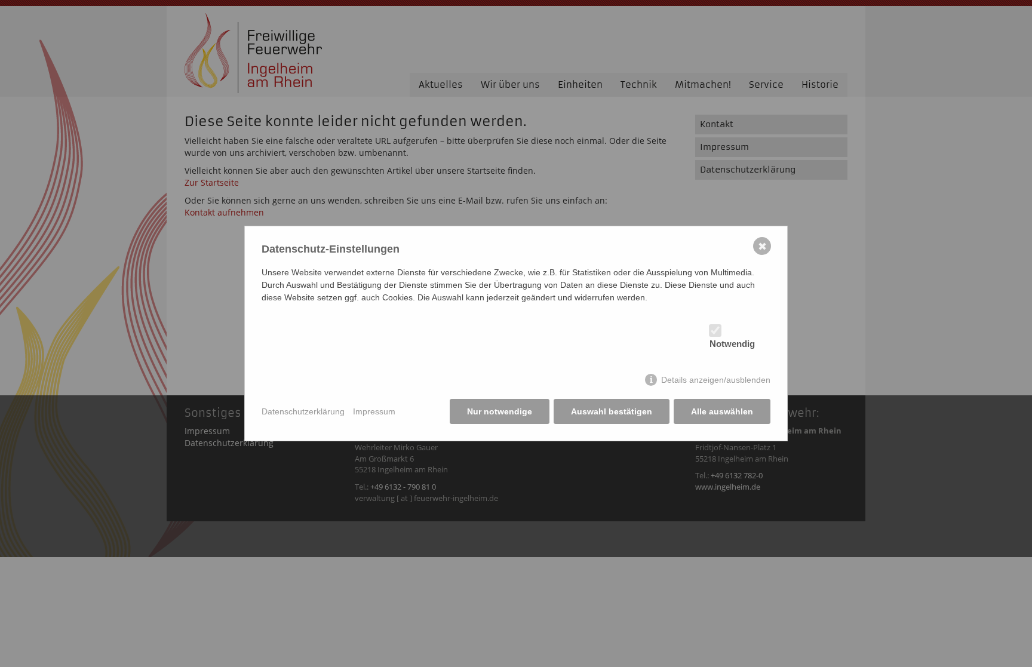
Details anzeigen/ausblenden (715, 380)
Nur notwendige (499, 411)
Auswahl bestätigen (611, 411)
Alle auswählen (722, 411)
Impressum (374, 411)
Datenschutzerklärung (303, 411)
